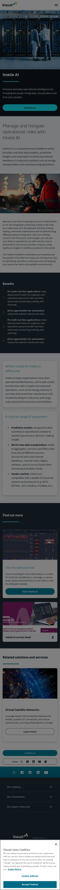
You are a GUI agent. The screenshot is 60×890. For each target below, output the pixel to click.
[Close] (56, 844)
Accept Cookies (30, 884)
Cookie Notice (14, 869)
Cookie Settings (30, 876)
